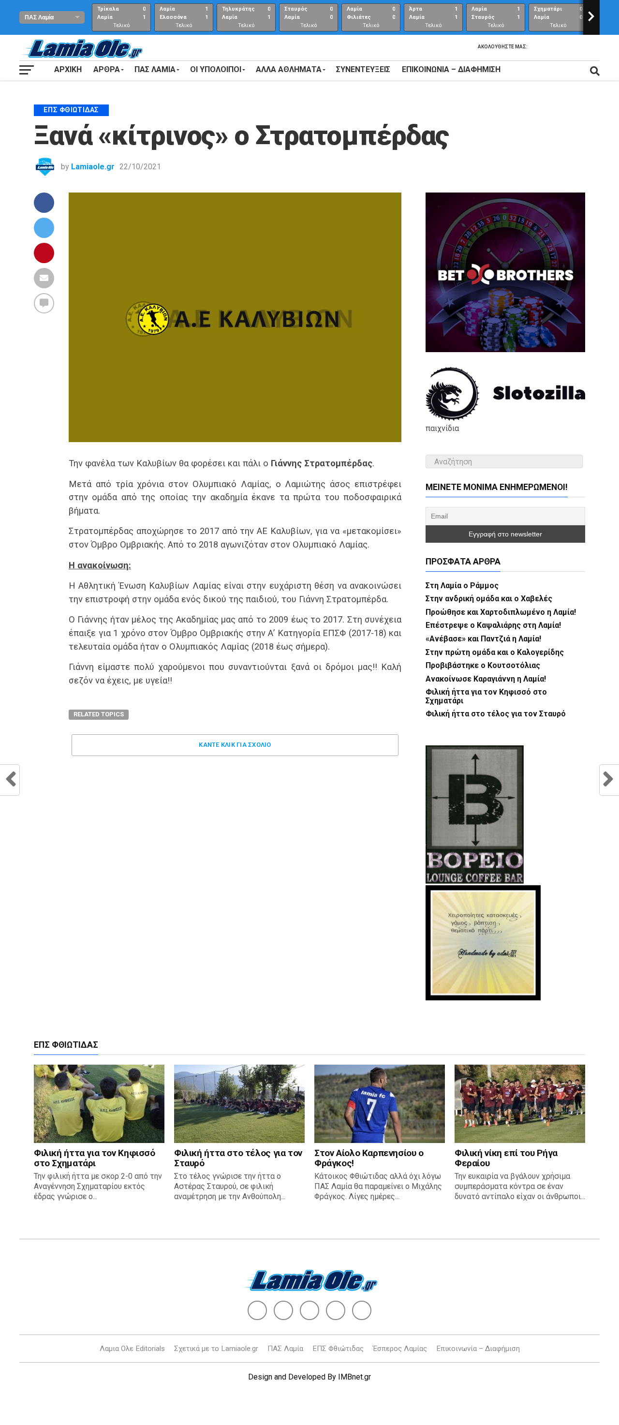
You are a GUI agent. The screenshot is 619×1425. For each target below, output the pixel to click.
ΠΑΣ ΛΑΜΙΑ (155, 69)
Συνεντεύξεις (363, 69)
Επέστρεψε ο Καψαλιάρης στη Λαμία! (493, 625)
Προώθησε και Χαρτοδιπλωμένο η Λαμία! (501, 612)
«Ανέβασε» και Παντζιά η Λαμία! (483, 638)
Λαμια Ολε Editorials (132, 1348)
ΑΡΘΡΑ (106, 69)
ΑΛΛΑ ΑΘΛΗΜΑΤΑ (289, 69)
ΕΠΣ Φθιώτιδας (338, 1348)
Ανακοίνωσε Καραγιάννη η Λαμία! (486, 678)
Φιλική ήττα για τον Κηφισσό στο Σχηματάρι (486, 696)
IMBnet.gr (354, 1376)
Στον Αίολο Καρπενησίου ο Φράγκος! (369, 1158)
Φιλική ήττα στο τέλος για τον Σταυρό (496, 713)
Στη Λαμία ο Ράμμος (462, 585)
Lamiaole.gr (93, 166)
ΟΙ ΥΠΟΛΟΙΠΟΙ (215, 69)
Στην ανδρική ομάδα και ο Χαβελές (489, 598)
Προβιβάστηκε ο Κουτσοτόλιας (483, 665)
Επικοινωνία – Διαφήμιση (451, 69)
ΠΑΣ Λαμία (285, 1348)
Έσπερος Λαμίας (400, 1348)
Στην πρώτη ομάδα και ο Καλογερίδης (495, 652)
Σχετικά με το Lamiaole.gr (216, 1348)
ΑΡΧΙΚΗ (68, 69)
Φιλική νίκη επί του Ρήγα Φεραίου (506, 1158)
